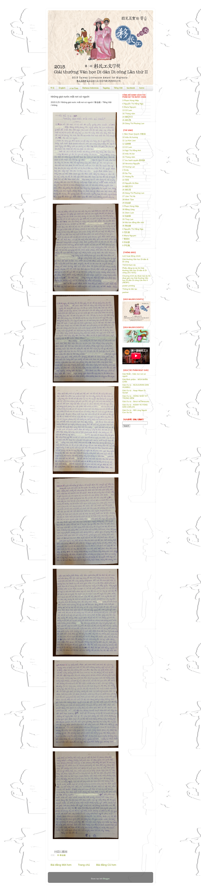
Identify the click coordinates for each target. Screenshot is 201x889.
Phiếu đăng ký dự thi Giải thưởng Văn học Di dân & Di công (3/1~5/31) (134, 270)
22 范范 (125, 180)
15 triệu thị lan (128, 154)
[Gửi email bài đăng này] (55, 851)
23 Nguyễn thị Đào (130, 183)
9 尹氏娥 (126, 245)
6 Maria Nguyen (129, 107)
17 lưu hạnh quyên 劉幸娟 (133, 160)
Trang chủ (84, 864)
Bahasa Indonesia (90, 88)
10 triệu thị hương (130, 137)
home (141, 88)
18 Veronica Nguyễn (131, 164)
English (62, 88)
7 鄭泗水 (126, 239)
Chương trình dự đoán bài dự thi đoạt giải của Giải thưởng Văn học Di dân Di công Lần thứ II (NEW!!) (136, 279)
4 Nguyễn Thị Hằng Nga (132, 104)
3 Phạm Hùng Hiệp (130, 100)
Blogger (106, 879)
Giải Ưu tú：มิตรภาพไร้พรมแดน (135, 401)
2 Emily (125, 170)
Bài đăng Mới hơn (61, 864)
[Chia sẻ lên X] (60, 851)
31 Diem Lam (128, 213)
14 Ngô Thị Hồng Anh (131, 150)
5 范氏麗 (126, 232)
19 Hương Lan (128, 167)
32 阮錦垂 (126, 216)
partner (125, 292)
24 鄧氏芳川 (127, 117)
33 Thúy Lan (127, 219)
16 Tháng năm (128, 114)
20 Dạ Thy (126, 173)
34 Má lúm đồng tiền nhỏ (133, 222)
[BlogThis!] (58, 851)
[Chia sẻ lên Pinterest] (66, 851)
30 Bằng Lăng (128, 209)
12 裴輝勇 (126, 144)
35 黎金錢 (61, 855)
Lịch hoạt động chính (131, 256)
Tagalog (106, 88)
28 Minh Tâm (128, 200)
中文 (52, 88)
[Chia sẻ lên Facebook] (63, 851)
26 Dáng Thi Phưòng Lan (133, 123)
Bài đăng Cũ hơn (106, 864)
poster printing (128, 286)
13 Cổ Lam (127, 110)
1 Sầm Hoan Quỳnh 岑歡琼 (134, 134)
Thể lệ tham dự (129, 265)
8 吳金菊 (126, 242)
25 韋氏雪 (126, 120)
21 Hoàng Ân (128, 177)
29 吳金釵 (126, 203)
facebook (131, 88)
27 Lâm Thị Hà (128, 196)
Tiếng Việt (118, 88)
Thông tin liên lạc (129, 289)
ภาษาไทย (74, 88)
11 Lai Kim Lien (129, 141)
